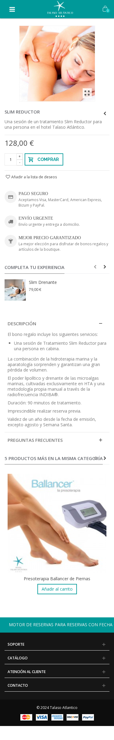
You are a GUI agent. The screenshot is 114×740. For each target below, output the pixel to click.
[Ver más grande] (87, 93)
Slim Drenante (43, 282)
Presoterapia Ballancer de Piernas (57, 578)
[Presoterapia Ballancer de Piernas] (57, 523)
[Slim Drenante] (15, 290)
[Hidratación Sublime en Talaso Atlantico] (57, 63)
